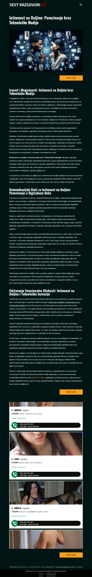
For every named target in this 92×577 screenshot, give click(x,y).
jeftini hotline (39, 378)
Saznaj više (51, 575)
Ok (41, 575)
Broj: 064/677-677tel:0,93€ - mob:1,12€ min (29, 422)
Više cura (71, 78)
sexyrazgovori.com (65, 567)
